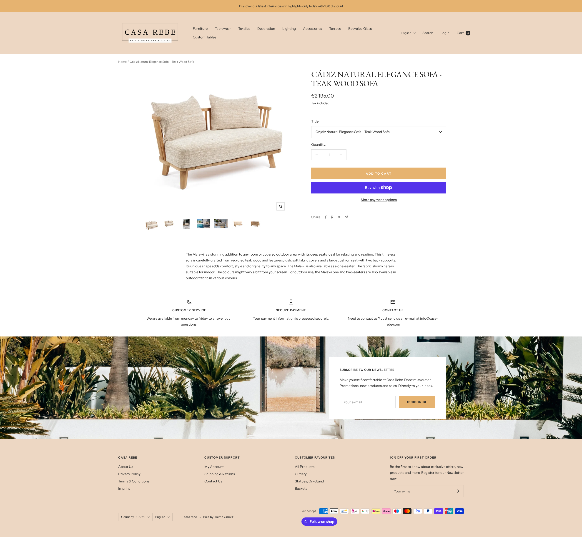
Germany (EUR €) (133, 517)
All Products (304, 466)
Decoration (266, 28)
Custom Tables (204, 37)
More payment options (379, 200)
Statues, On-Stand (309, 481)
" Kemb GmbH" (223, 517)
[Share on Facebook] (326, 217)
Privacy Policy (129, 474)
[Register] (457, 491)
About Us (125, 466)
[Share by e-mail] (346, 217)
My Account (214, 466)
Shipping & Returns (219, 474)
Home (122, 61)
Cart (463, 33)
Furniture (200, 28)
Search (427, 33)
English (406, 33)
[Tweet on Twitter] (339, 217)
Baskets (301, 488)
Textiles (244, 28)
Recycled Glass (360, 28)
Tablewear (223, 28)
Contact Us (213, 481)
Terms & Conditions (133, 481)
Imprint (124, 488)
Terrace (335, 28)
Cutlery (301, 474)
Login (445, 33)
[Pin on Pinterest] (332, 217)
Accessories (312, 28)
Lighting (289, 28)
